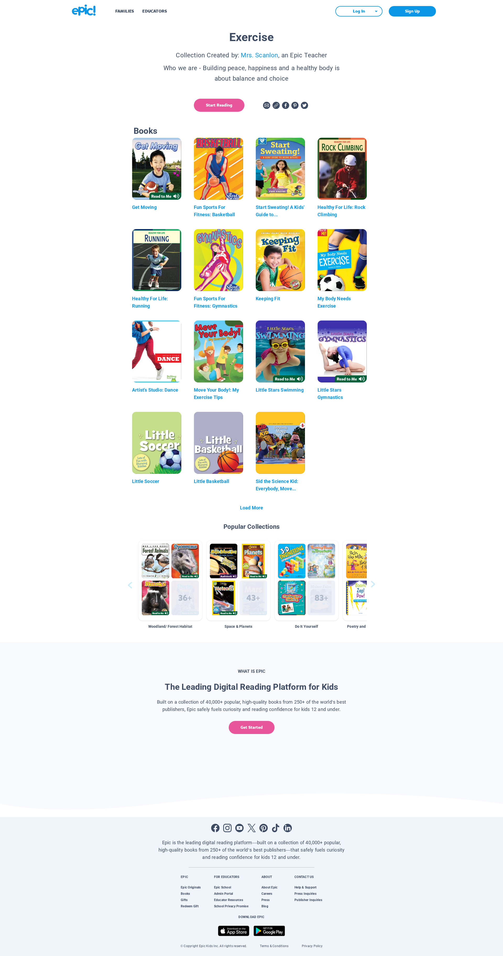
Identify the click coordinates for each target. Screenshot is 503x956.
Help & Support (305, 887)
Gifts (184, 900)
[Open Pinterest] (263, 828)
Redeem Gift (190, 906)
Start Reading (219, 105)
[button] (170, 580)
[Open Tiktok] (275, 828)
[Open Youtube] (239, 828)
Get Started (251, 727)
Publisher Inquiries (308, 900)
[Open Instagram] (227, 828)
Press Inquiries (305, 894)
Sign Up (412, 11)
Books (185, 894)
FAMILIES (124, 11)
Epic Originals (191, 887)
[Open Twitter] (251, 828)
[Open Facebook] (215, 828)
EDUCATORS (154, 11)
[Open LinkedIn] (287, 828)
